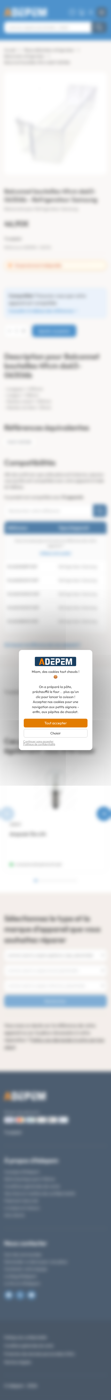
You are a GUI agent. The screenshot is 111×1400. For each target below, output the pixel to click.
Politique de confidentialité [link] (39, 744)
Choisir (55, 733)
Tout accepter (55, 723)
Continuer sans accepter (38, 741)
